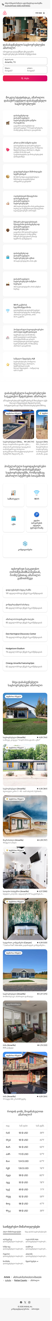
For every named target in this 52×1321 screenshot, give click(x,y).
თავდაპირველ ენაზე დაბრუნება (17, 6)
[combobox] (25, 62)
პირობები (35, 1309)
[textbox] (14, 70)
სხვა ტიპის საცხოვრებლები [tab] (36, 1232)
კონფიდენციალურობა (20, 1309)
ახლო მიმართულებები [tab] (12, 1232)
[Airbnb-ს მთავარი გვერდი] (5, 13)
